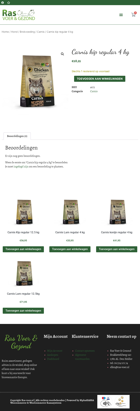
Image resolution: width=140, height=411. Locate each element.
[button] (121, 15)
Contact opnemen (85, 351)
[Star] (8, 2)
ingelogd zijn (21, 166)
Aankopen (52, 355)
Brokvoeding (27, 31)
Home (5, 31)
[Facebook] (2, 2)
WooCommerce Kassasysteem (45, 403)
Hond (14, 31)
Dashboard (53, 359)
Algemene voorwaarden (82, 357)
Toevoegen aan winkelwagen (100, 78)
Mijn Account (54, 351)
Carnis (41, 31)
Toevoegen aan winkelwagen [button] (23, 249)
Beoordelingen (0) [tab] (17, 136)
